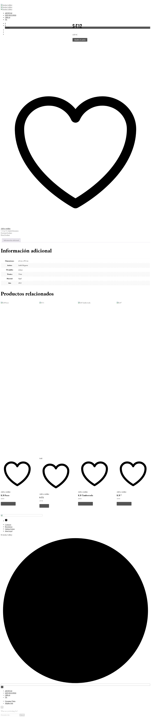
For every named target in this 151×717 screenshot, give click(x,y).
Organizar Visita (10, 701)
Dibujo (20, 270)
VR (6, 19)
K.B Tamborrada (85, 495)
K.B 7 (119, 495)
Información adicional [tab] (11, 240)
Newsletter (8, 527)
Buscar (22, 715)
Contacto (8, 524)
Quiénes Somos (10, 529)
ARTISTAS (8, 13)
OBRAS (7, 17)
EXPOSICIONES (10, 15)
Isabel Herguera (13, 231)
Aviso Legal (8, 531)
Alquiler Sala (9, 703)
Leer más (44, 506)
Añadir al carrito (8, 504)
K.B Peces (5, 495)
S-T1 (41, 497)
